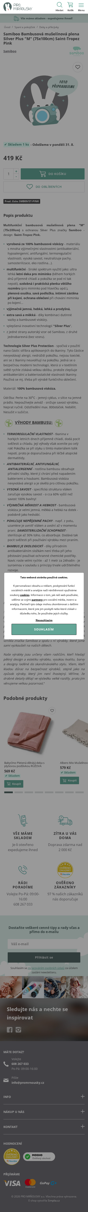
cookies (24, 595)
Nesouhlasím (44, 620)
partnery (37, 599)
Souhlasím (44, 629)
